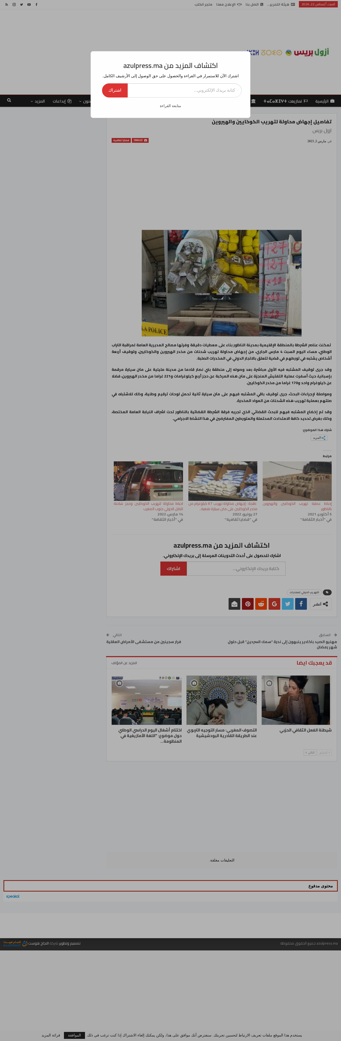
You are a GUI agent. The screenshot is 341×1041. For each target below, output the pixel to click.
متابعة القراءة (170, 106)
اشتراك (114, 90)
